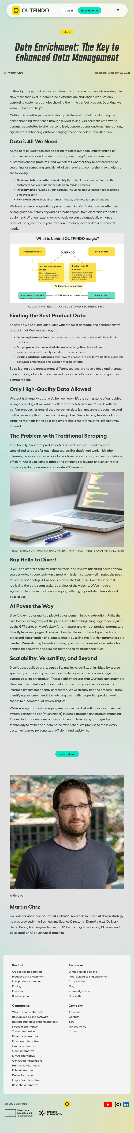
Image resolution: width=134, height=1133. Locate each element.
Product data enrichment (28, 976)
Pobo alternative (22, 1070)
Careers (74, 1031)
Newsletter (76, 995)
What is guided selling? (84, 971)
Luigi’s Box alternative (26, 1080)
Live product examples (26, 981)
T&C (71, 1021)
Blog (71, 986)
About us (74, 1011)
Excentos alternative (25, 1036)
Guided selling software (27, 971)
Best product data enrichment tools (35, 1021)
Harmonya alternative (26, 1065)
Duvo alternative (23, 1075)
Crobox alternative (24, 1046)
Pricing (16, 986)
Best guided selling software (30, 1016)
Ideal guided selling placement (89, 976)
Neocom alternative (25, 1026)
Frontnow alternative (25, 1041)
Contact (74, 1016)
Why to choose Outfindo (27, 1011)
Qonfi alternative (23, 1050)
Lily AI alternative (23, 1055)
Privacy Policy (77, 1026)
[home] (30, 10)
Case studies (77, 981)
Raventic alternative (25, 1084)
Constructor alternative (27, 1060)
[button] (118, 10)
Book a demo (67, 754)
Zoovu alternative (23, 1031)
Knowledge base (79, 991)
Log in (69, 10)
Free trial (18, 991)
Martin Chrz (15, 72)
